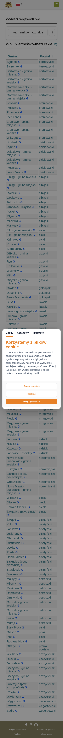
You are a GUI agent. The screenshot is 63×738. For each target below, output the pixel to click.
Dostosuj (32, 394)
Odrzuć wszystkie (32, 386)
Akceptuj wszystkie (31, 401)
